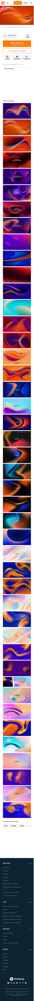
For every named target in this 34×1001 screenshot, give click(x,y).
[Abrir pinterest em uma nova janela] (16, 995)
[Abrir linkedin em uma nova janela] (13, 995)
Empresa (5, 887)
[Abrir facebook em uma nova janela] (7, 995)
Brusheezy (6, 877)
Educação (6, 890)
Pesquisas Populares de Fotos (12, 931)
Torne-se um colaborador (10, 955)
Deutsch (5, 975)
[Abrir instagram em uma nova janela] (10, 995)
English (5, 965)
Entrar (25, 3)
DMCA (5, 919)
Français (5, 978)
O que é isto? (20, 64)
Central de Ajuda (8, 945)
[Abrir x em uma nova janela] (22, 995)
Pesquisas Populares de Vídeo (12, 934)
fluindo (13, 835)
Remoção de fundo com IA (11, 902)
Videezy (5, 884)
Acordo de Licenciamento (10, 916)
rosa (5, 835)
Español (5, 969)
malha (22, 835)
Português (6, 972)
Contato (5, 948)
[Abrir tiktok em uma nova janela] (19, 995)
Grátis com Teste (17, 44)
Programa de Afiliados (9, 923)
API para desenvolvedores (11, 893)
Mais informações (9, 68)
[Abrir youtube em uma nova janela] (25, 995)
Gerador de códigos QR (10, 905)
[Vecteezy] (3, 3)
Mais (4, 982)
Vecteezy (5, 880)
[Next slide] (27, 835)
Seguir (28, 37)
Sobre (4, 952)
